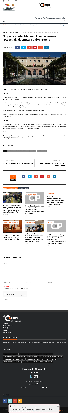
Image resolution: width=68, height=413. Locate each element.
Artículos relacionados (10, 188)
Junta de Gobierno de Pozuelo (47, 356)
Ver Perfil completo (8, 329)
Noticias (6, 194)
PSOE (28, 361)
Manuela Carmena (9, 359)
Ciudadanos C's (48, 354)
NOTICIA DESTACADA (31, 194)
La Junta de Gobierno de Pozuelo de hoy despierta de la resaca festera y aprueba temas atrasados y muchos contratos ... (34, 237)
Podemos (53, 359)
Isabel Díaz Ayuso (32, 356)
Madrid (60, 356)
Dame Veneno (51, 193)
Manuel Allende (42, 151)
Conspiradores (30, 222)
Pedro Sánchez (31, 359)
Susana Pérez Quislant (45, 361)
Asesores (10, 151)
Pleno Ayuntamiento (42, 359)
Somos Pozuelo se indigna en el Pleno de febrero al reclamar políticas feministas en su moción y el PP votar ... (34, 209)
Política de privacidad (22, 288)
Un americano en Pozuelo (11, 222)
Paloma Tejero (20, 359)
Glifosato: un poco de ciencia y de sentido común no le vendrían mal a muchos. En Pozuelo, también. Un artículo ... (56, 200)
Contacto (5, 330)
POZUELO (17, 361)
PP (23, 361)
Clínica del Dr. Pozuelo (8, 30)
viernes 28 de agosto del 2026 (10, 0)
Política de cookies (36, 411)
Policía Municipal (8, 361)
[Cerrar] (58, 406)
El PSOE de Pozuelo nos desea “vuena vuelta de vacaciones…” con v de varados (11, 238)
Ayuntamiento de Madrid (10, 354)
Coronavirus (21, 356)
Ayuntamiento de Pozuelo (22, 151)
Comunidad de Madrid (10, 356)
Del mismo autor (23, 188)
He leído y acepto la (16, 288)
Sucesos (34, 361)
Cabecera (33, 151)
